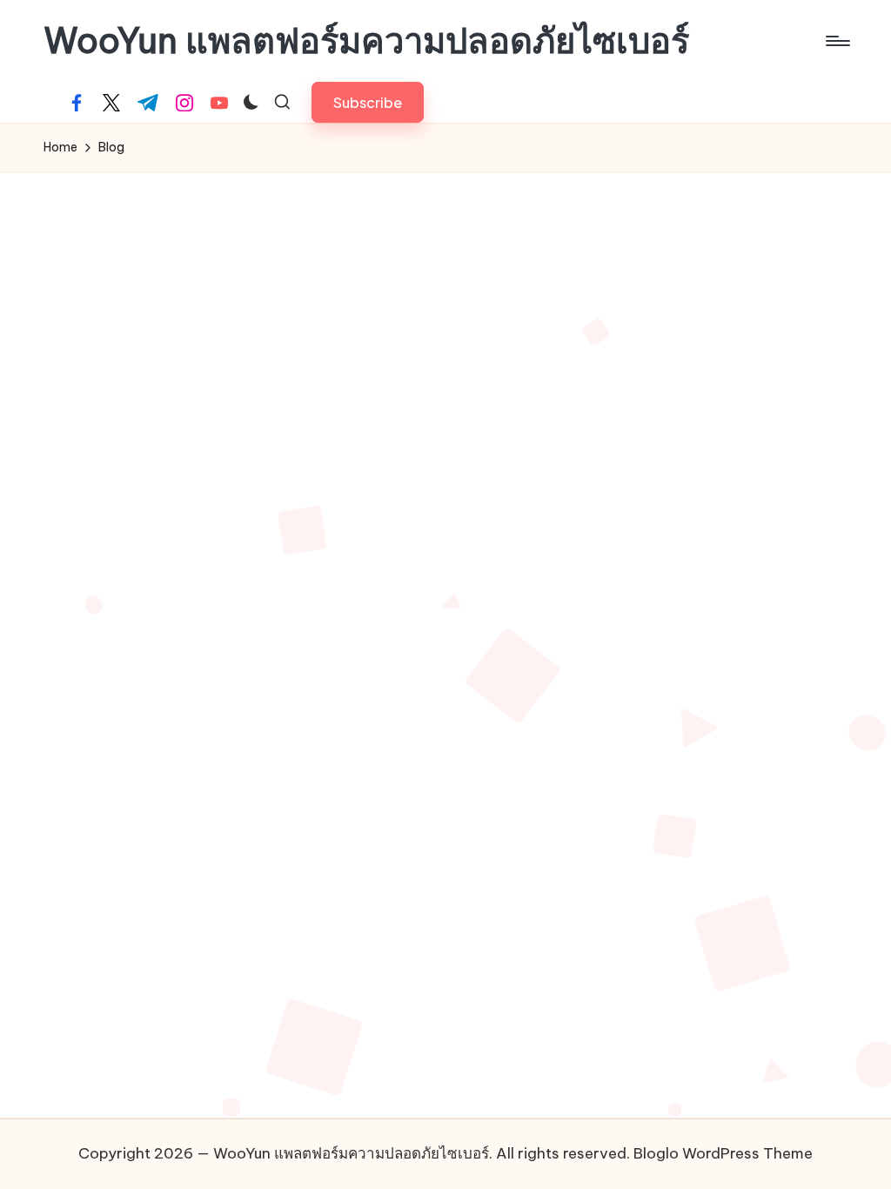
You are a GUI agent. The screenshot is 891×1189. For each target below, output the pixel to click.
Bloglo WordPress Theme (723, 1153)
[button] (368, 102)
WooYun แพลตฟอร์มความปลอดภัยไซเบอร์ (366, 41)
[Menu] (836, 41)
